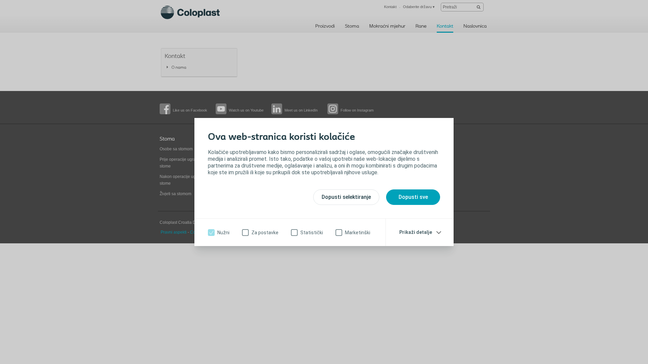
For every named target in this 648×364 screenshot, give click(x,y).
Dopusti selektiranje (346, 197)
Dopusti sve (413, 197)
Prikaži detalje (415, 232)
